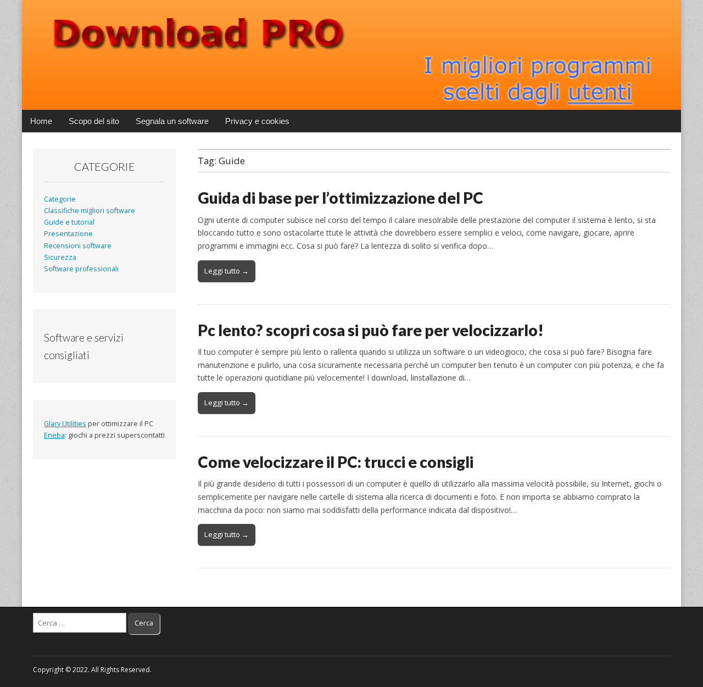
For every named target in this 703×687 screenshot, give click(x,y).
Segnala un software (172, 121)
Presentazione (68, 233)
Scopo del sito (94, 121)
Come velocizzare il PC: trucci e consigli (335, 462)
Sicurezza (60, 257)
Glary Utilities (65, 423)
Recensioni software (77, 245)
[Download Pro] (351, 55)
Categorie (60, 199)
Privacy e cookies (257, 121)
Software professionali (81, 268)
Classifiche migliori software (89, 210)
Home (41, 121)
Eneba (54, 435)
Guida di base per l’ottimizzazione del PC (340, 197)
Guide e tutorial (69, 222)
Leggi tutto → (226, 271)
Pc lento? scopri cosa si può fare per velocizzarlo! (371, 330)
